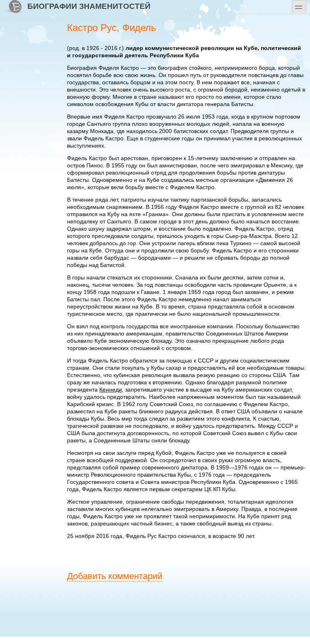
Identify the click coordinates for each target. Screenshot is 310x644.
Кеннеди (110, 389)
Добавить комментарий (114, 576)
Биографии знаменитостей (89, 6)
